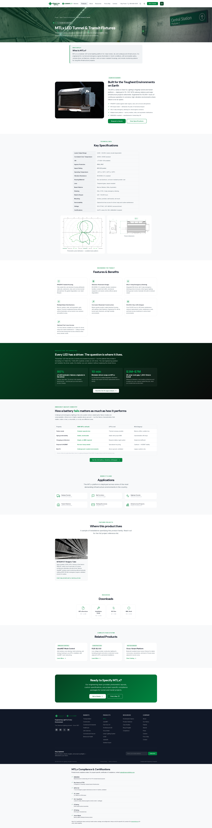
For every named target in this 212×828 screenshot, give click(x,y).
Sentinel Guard (107, 742)
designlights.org (135, 821)
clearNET (105, 721)
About (91, 3)
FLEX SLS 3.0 (106, 724)
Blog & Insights (127, 727)
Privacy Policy (103, 761)
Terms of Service (112, 761)
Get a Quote (152, 3)
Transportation (87, 718)
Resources (98, 3)
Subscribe (152, 753)
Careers (145, 733)
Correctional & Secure (89, 733)
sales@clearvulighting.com (127, 772)
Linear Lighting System (109, 733)
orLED (104, 736)
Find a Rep (107, 3)
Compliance (126, 730)
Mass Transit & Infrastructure (67, 17)
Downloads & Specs (128, 718)
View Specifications (137, 121)
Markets (76, 3)
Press (144, 730)
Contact (115, 3)
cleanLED (105, 739)
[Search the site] (144, 3)
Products (83, 3)
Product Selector (127, 721)
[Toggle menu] (162, 3)
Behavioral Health (88, 736)
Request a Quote (117, 121)
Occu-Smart (106, 730)
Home (56, 17)
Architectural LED (107, 727)
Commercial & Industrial (89, 724)
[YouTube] (68, 729)
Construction (86, 721)
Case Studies (126, 724)
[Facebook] (60, 729)
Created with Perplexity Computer (148, 761)
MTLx (104, 718)
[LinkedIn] (56, 729)
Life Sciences (87, 730)
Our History (146, 721)
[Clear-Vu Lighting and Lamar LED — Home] (60, 3)
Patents (145, 724)
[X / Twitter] (64, 729)
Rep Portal (124, 3)
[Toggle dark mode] (140, 3)
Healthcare (86, 727)
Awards (145, 727)
